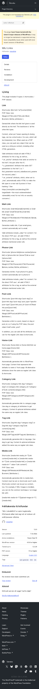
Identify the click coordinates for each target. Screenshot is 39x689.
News (4, 612)
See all (34, 581)
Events (23, 629)
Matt (5, 646)
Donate (24, 632)
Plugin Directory (7, 9)
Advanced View (8, 566)
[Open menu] (36, 3)
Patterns (23, 619)
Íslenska (10, 662)
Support (5, 629)
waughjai (13, 51)
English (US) (33, 555)
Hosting (5, 615)
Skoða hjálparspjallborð (10, 596)
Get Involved (25, 625)
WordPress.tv (8, 636)
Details (6, 64)
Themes (23, 612)
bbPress (6, 649)
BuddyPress (7, 653)
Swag (23, 636)
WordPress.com (9, 642)
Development (9, 80)
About (4, 608)
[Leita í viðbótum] (23, 23)
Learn (4, 625)
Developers (6, 632)
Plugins (23, 615)
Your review (6, 581)
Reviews (7, 70)
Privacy (5, 619)
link (35, 560)
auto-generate (24, 560)
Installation (8, 75)
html (31, 560)
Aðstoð (6, 85)
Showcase (24, 608)
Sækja (5, 57)
